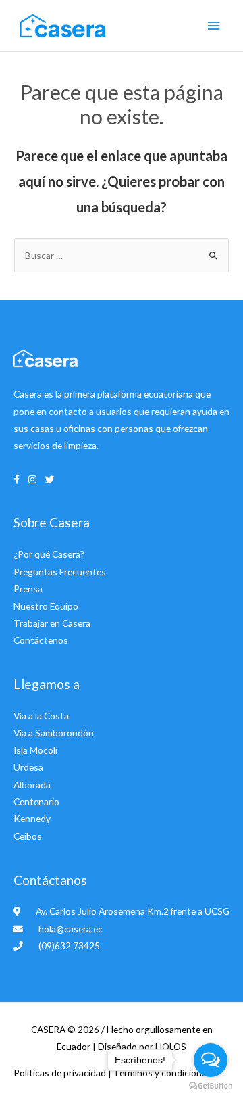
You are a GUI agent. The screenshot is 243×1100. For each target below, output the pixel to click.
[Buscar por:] (121, 255)
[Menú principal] (214, 26)
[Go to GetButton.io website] (210, 1086)
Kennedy (32, 818)
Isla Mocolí (35, 750)
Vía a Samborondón (54, 732)
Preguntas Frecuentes (60, 571)
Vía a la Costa (41, 715)
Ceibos (28, 836)
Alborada (32, 784)
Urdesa (28, 767)
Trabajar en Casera (52, 623)
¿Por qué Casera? (49, 554)
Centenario (36, 801)
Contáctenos (41, 640)
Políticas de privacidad (61, 1072)
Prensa (28, 588)
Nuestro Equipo (46, 606)
